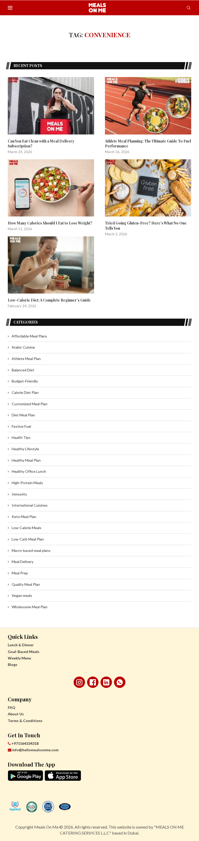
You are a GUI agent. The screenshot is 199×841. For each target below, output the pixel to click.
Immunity (19, 494)
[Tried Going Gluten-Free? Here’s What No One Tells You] (148, 188)
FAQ (11, 707)
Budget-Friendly (25, 381)
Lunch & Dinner (21, 645)
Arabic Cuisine (23, 347)
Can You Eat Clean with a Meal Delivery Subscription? (41, 144)
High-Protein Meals (27, 482)
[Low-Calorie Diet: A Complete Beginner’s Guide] (51, 265)
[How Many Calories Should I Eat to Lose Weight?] (51, 188)
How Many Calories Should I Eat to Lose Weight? (50, 223)
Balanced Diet (23, 370)
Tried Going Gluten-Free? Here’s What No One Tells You (146, 226)
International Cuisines (30, 505)
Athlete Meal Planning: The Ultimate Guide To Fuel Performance (148, 144)
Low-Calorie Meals (26, 527)
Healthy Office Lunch (29, 471)
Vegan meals (22, 595)
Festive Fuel (21, 426)
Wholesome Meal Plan (29, 607)
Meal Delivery (22, 561)
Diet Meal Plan (23, 415)
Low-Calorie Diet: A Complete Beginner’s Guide (49, 300)
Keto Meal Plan (24, 516)
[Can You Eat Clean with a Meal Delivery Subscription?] (51, 105)
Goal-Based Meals (23, 651)
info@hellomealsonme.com (35, 750)
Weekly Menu (19, 658)
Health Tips (21, 437)
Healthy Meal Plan (26, 460)
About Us (16, 714)
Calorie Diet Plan (25, 392)
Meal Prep (20, 573)
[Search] (188, 7)
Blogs (12, 664)
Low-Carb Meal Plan (28, 539)
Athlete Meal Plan (26, 358)
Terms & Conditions (25, 720)
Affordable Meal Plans (29, 336)
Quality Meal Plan (26, 584)
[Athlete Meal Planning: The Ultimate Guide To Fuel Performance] (148, 105)
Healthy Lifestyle (25, 449)
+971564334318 (25, 743)
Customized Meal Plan (29, 404)
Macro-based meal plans (31, 550)
